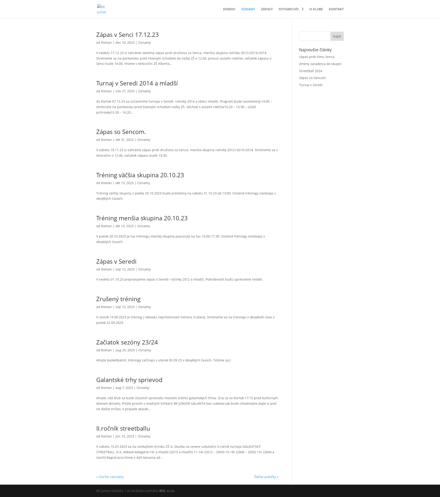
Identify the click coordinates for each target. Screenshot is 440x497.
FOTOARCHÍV (289, 9)
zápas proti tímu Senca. (317, 57)
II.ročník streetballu (123, 428)
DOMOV (229, 9)
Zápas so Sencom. (121, 132)
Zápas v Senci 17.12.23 (127, 34)
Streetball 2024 (310, 71)
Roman (106, 42)
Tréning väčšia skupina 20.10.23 (140, 175)
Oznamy (144, 42)
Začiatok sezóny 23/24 (127, 342)
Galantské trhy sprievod (129, 380)
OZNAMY (248, 9)
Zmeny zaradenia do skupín (320, 64)
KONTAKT (336, 9)
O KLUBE (316, 9)
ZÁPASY (267, 9)
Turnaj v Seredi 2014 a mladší (137, 83)
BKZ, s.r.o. (167, 491)
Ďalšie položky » (266, 477)
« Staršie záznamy (110, 477)
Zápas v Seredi (116, 261)
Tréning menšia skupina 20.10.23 (142, 218)
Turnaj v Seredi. (311, 85)
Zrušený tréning (118, 299)
